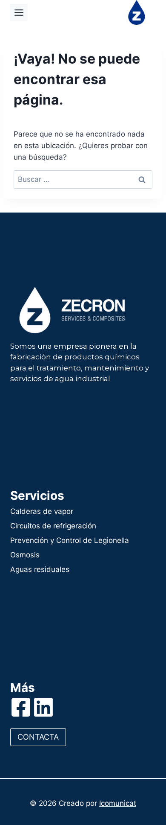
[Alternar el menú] (19, 12)
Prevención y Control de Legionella (69, 540)
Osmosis (25, 555)
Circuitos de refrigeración (53, 526)
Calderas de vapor (41, 511)
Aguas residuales (39, 569)
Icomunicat (117, 803)
